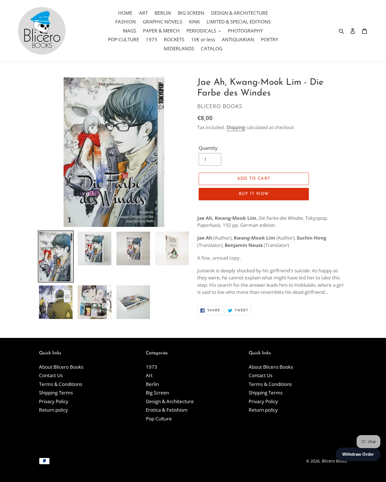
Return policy (53, 410)
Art (149, 375)
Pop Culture (159, 418)
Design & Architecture (170, 401)
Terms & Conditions (60, 384)
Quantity (208, 148)
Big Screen (157, 392)
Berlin (152, 384)
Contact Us (51, 375)
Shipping (235, 127)
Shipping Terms (56, 392)
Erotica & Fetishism (167, 410)
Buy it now (254, 194)
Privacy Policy (53, 401)
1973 (151, 367)
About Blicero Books (61, 367)
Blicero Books (334, 461)
